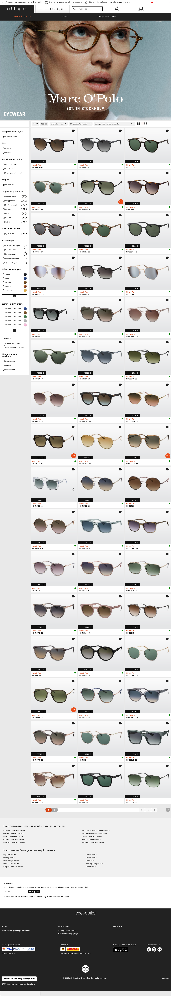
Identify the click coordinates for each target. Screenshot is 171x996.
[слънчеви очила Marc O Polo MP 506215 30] (54, 737)
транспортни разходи (68, 934)
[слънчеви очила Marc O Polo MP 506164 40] (54, 356)
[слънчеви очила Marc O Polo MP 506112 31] (101, 144)
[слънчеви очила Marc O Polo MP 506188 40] (148, 525)
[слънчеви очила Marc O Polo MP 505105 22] (54, 567)
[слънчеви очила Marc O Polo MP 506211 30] (148, 737)
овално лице (10, 250)
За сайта (31, 984)
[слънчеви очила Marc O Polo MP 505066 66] (148, 398)
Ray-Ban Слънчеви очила (14, 830)
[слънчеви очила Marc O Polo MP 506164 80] (148, 313)
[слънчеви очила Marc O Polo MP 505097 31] (148, 779)
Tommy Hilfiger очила (95, 864)
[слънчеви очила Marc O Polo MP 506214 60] (54, 440)
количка (141, 11)
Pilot (7, 213)
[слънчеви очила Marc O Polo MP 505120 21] (54, 525)
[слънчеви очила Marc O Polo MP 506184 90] (101, 737)
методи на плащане (67, 930)
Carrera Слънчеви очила (13, 839)
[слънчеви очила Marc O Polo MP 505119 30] (148, 356)
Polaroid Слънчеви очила (14, 842)
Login (117, 11)
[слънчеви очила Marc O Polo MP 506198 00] (54, 483)
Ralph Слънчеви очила (91, 839)
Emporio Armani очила (13, 867)
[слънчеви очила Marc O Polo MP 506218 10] (101, 779)
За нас (5, 926)
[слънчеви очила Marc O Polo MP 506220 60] (101, 398)
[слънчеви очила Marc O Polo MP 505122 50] (101, 567)
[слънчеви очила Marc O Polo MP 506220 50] (101, 610)
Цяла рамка (10, 234)
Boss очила (91, 861)
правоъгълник (11, 205)
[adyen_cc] (4, 949)
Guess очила (91, 858)
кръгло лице (10, 254)
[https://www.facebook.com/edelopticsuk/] (149, 949)
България (157, 2)
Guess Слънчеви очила (92, 836)
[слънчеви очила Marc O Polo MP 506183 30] (148, 610)
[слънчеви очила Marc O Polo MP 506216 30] (54, 610)
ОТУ (4, 984)
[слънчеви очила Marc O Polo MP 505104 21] (148, 271)
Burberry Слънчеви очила (93, 842)
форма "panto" (11, 196)
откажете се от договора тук (19, 979)
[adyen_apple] (23, 949)
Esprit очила (91, 867)
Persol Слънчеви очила (13, 836)
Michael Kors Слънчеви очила (94, 833)
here (67, 897)
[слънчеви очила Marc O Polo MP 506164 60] (54, 144)
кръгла (8, 209)
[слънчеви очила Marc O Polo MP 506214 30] (101, 313)
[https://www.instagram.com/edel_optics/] (154, 949)
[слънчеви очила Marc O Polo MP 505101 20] (54, 398)
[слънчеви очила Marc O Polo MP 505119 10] (101, 271)
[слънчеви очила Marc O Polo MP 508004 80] (148, 440)
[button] (17, 9)
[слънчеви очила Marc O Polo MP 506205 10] (101, 652)
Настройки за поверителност (16, 930)
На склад (9, 169)
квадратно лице (12, 258)
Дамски (8, 148)
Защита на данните (16, 984)
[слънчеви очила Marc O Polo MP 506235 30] (148, 694)
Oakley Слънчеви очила (13, 833)
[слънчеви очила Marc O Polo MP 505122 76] (101, 694)
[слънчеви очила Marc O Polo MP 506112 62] (101, 229)
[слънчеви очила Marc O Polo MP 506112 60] (54, 229)
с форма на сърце (12, 245)
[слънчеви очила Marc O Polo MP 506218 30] (101, 525)
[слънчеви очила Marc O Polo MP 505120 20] (101, 483)
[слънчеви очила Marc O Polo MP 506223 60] (54, 779)
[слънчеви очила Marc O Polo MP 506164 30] (101, 356)
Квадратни (10, 201)
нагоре (165, 978)
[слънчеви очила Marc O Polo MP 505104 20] (148, 652)
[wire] (30, 949)
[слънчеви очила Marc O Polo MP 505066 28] (101, 440)
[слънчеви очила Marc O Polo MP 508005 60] (101, 186)
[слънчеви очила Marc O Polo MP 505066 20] (54, 271)
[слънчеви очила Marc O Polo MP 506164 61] (148, 186)
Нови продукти (12, 164)
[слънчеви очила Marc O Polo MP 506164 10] (148, 229)
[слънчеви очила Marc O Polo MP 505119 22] (148, 567)
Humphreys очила (11, 861)
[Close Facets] (14, 124)
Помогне (117, 926)
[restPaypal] (17, 949)
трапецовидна (11, 262)
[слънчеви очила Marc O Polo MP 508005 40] (54, 694)
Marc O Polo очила (11, 864)
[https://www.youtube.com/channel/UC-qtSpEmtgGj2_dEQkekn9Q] (159, 949)
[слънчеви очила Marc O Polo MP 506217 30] (54, 652)
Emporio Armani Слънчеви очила (96, 830)
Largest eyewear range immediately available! (25, 2)
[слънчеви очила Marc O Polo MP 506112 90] (54, 186)
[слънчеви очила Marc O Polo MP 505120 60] (148, 483)
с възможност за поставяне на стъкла (14, 345)
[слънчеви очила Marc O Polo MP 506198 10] (54, 313)
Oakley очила (9, 858)
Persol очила (91, 855)
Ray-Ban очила (9, 855)
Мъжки (8, 153)
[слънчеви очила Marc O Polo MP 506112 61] (148, 144)
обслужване (63, 926)
